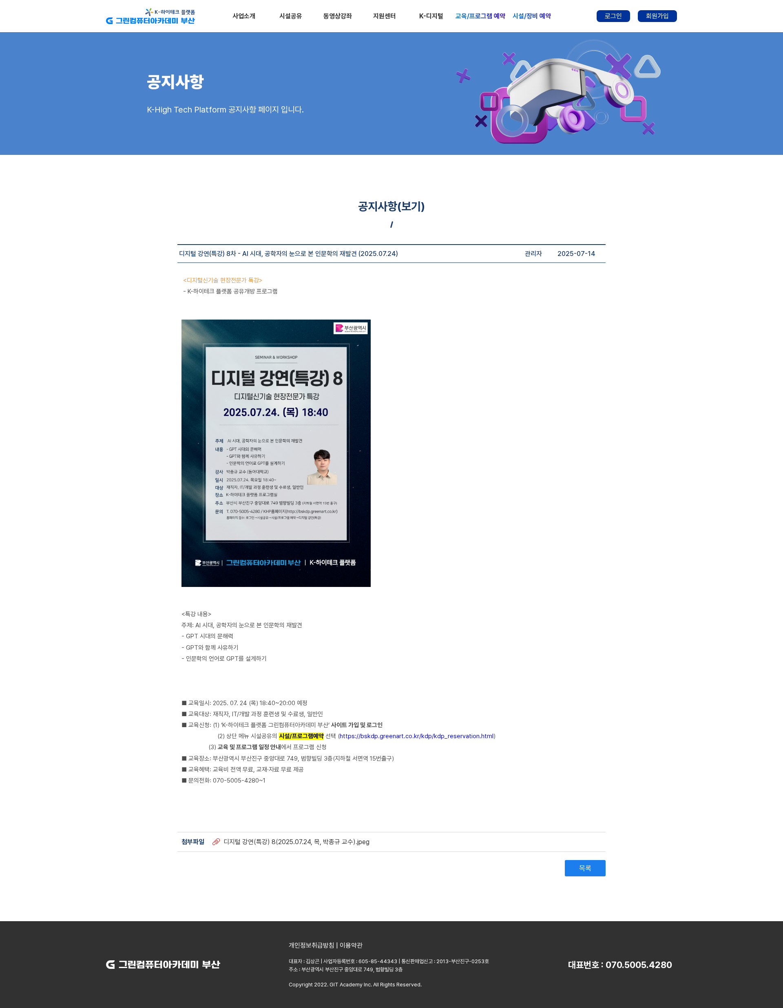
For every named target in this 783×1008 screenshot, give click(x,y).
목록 (585, 868)
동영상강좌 (337, 16)
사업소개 (243, 16)
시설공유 (290, 16)
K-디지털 (431, 16)
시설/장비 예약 (532, 16)
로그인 (613, 16)
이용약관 (351, 945)
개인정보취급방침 (311, 945)
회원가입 (657, 16)
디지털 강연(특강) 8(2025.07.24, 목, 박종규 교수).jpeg (296, 842)
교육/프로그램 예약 (480, 16)
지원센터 (384, 16)
